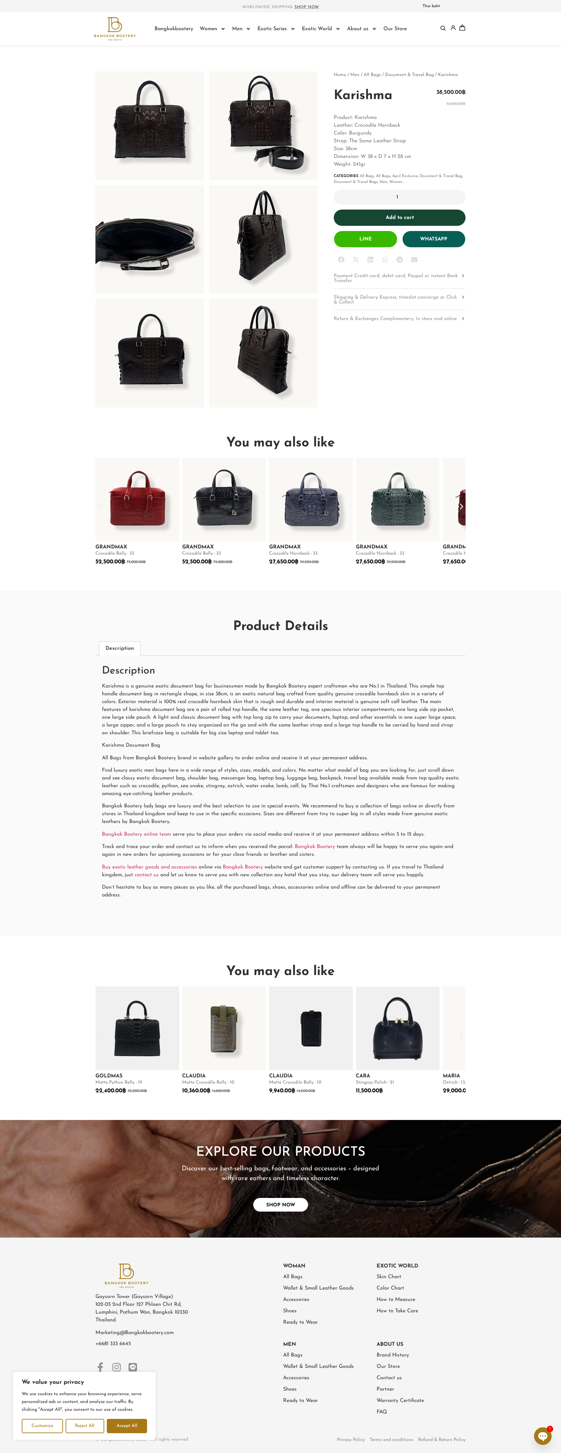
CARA (363, 1076)
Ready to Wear (300, 1322)
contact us (147, 875)
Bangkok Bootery (315, 846)
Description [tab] (120, 648)
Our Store (395, 29)
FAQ (382, 1412)
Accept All (127, 1425)
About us (357, 29)
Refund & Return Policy (442, 1439)
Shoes (290, 1311)
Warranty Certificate (400, 1400)
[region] (84, 1406)
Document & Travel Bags (356, 182)
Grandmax (111, 547)
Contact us (389, 1378)
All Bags (372, 74)
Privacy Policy (351, 1439)
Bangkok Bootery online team (136, 834)
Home (340, 74)
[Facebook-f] (100, 1367)
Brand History (393, 1355)
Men (237, 29)
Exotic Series (272, 29)
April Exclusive (405, 176)
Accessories (296, 1299)
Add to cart (400, 217)
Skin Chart (389, 1276)
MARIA (451, 1076)
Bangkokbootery (174, 29)
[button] (341, 259)
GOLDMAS (108, 1076)
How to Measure (396, 1299)
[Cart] (462, 27)
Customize (42, 1425)
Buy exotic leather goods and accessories (149, 867)
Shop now (306, 7)
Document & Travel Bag (409, 74)
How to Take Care (397, 1311)
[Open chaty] (543, 1436)
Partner (385, 1389)
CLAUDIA (194, 1076)
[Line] (133, 1367)
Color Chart (390, 1288)
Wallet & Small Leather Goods (318, 1288)
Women (208, 29)
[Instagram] (116, 1367)
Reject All (84, 1425)
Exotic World (317, 29)
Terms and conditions (391, 1439)
